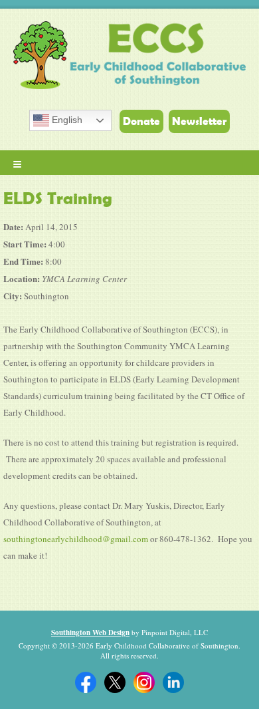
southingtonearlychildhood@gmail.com (75, 539)
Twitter (115, 682)
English (65, 119)
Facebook (85, 682)
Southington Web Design (90, 632)
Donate (141, 121)
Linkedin (173, 682)
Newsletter (199, 121)
